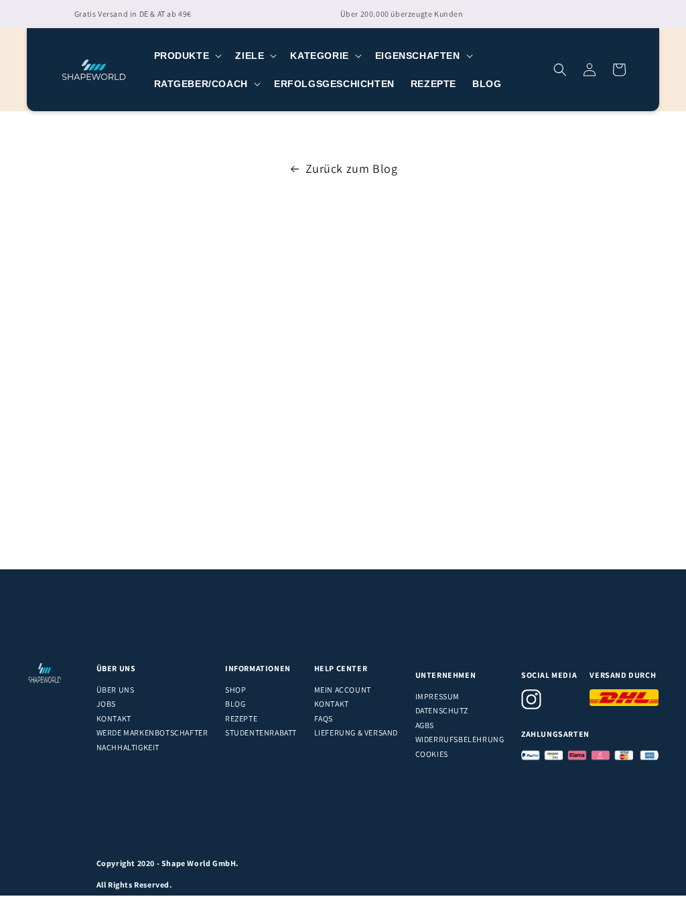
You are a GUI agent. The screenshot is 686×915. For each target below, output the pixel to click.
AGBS (424, 725)
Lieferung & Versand (356, 732)
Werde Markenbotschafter (152, 732)
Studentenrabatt (261, 732)
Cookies (431, 754)
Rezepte (241, 718)
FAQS (323, 718)
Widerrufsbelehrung (459, 739)
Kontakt (113, 718)
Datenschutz (441, 710)
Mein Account (342, 690)
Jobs (106, 704)
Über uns (115, 690)
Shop (235, 690)
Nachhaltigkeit (127, 747)
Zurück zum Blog (351, 168)
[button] (187, 56)
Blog (235, 704)
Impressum (437, 696)
